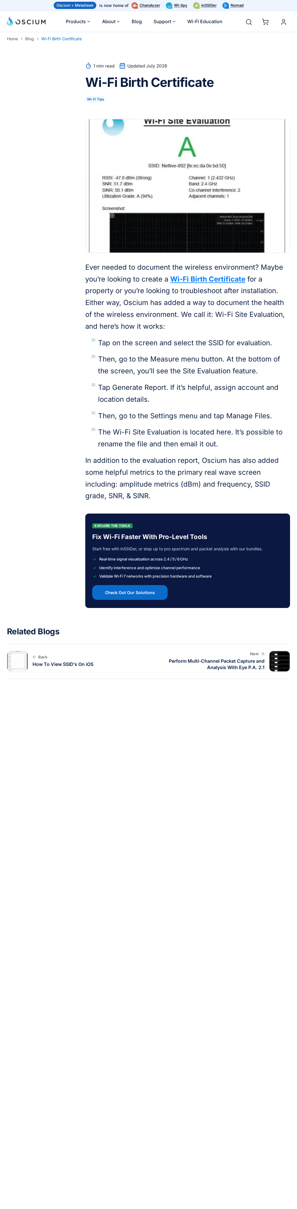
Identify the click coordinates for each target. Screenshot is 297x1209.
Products (76, 21)
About (108, 21)
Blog (137, 21)
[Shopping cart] (266, 20)
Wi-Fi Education (204, 21)
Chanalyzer (150, 5)
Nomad (237, 5)
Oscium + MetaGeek (75, 5)
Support (162, 21)
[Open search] (248, 22)
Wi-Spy (180, 5)
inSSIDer (209, 5)
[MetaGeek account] (283, 22)
